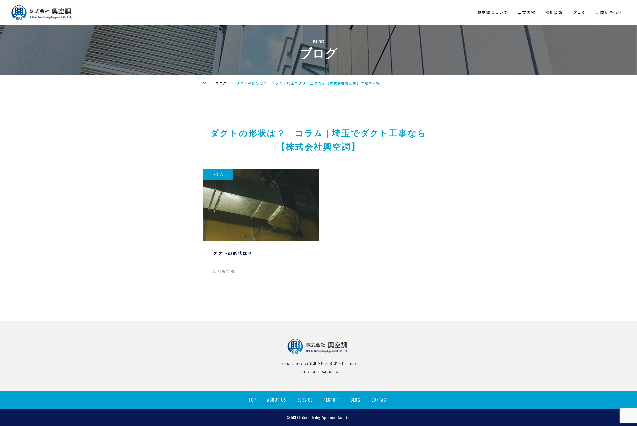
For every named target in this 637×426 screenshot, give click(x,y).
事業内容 (526, 12)
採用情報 (554, 12)
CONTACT (380, 400)
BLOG (355, 400)
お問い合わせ (609, 12)
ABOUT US (276, 400)
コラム (217, 174)
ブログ (579, 12)
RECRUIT (331, 400)
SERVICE (304, 400)
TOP (252, 400)
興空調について (492, 12)
